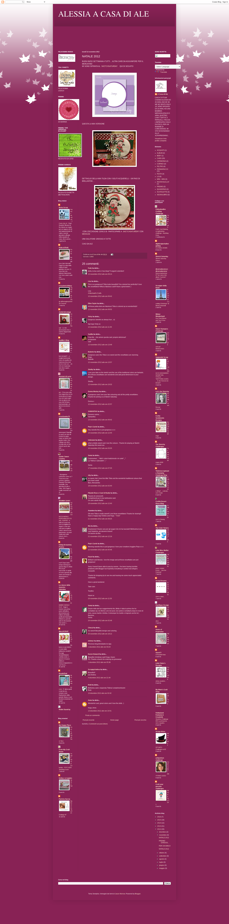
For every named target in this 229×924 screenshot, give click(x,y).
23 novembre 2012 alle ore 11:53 (100, 598)
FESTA (159, 174)
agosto (161, 859)
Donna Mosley (93, 391)
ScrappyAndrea (94, 669)
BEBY (159, 156)
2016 (159, 817)
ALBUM (159, 153)
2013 (159, 826)
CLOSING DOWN (161, 248)
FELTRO (160, 166)
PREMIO (160, 187)
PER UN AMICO (164, 846)
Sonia (90, 455)
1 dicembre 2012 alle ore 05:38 (99, 662)
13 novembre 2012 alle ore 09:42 (100, 420)
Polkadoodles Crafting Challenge (161, 211)
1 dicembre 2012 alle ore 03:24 (99, 647)
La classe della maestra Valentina (64, 587)
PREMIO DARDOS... (164, 842)
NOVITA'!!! (71, 637)
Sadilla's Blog (64, 340)
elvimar (91, 641)
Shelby (90, 369)
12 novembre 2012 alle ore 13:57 (100, 362)
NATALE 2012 (164, 838)
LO (158, 176)
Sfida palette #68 (168, 536)
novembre (163, 835)
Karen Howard (93, 654)
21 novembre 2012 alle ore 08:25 (100, 519)
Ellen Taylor (92, 303)
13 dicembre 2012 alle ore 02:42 (99, 693)
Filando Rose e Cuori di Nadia (99, 493)
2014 (159, 823)
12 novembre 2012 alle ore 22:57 (100, 404)
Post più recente (88, 720)
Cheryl (90, 628)
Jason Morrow (120, 894)
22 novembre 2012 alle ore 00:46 (100, 550)
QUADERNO (161, 189)
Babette (91, 352)
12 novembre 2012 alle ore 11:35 (100, 327)
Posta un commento (92, 715)
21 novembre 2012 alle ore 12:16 (100, 536)
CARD (91, 256)
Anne (90, 700)
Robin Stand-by (64, 709)
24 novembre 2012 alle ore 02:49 (100, 620)
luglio (161, 862)
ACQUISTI (160, 150)
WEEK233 (86, 234)
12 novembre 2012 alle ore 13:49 (100, 345)
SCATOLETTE (162, 192)
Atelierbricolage (65, 312)
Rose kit (71, 251)
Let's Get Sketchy (162, 391)
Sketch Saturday (162, 256)
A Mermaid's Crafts (94, 293)
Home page (114, 720)
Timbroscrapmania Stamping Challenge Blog (162, 473)
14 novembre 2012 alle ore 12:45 (100, 433)
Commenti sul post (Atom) (98, 724)
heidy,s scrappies (65, 778)
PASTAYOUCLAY (163, 182)
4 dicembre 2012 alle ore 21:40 (99, 678)
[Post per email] (112, 254)
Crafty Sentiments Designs (160, 418)
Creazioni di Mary (65, 286)
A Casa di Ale (163, 94)
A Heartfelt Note (161, 654)
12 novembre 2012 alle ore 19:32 (100, 384)
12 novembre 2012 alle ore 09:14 (100, 274)
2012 (159, 829)
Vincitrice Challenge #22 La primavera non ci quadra (162, 721)
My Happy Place (65, 725)
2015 (159, 820)
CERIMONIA (161, 161)
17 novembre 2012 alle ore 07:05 (100, 468)
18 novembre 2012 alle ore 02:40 (100, 486)
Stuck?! (158, 653)
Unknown (91, 440)
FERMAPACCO (162, 169)
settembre (163, 856)
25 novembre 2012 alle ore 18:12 (100, 634)
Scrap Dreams (161, 581)
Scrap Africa (160, 731)
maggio (162, 868)
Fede (90, 268)
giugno (162, 865)
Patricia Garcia (64, 799)
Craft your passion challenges (160, 786)
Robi (89, 685)
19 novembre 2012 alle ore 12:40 (100, 503)
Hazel (90, 557)
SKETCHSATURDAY (109, 66)
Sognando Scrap (162, 357)
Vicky (90, 317)
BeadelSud (63, 673)
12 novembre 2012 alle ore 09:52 (100, 309)
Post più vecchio (140, 720)
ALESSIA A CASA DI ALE (103, 13)
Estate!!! (71, 551)
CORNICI (160, 164)
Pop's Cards (92, 427)
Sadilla (90, 334)
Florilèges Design (162, 605)
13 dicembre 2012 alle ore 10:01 (99, 711)
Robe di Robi (63, 248)
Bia (89, 526)
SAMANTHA (92, 411)
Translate (163, 72)
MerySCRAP (63, 631)
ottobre (162, 853)
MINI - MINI (161, 179)
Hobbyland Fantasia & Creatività (160, 715)
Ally (89, 475)
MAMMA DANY (64, 501)
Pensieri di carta (65, 376)
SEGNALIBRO (162, 195)
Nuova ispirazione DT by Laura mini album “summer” (161, 275)
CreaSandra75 (64, 417)
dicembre (162, 832)
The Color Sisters (162, 528)
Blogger (137, 894)
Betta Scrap (63, 207)
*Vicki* (118, 516)
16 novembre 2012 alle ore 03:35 (100, 448)
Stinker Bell (71, 784)
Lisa (89, 281)
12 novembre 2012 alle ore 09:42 (100, 296)
